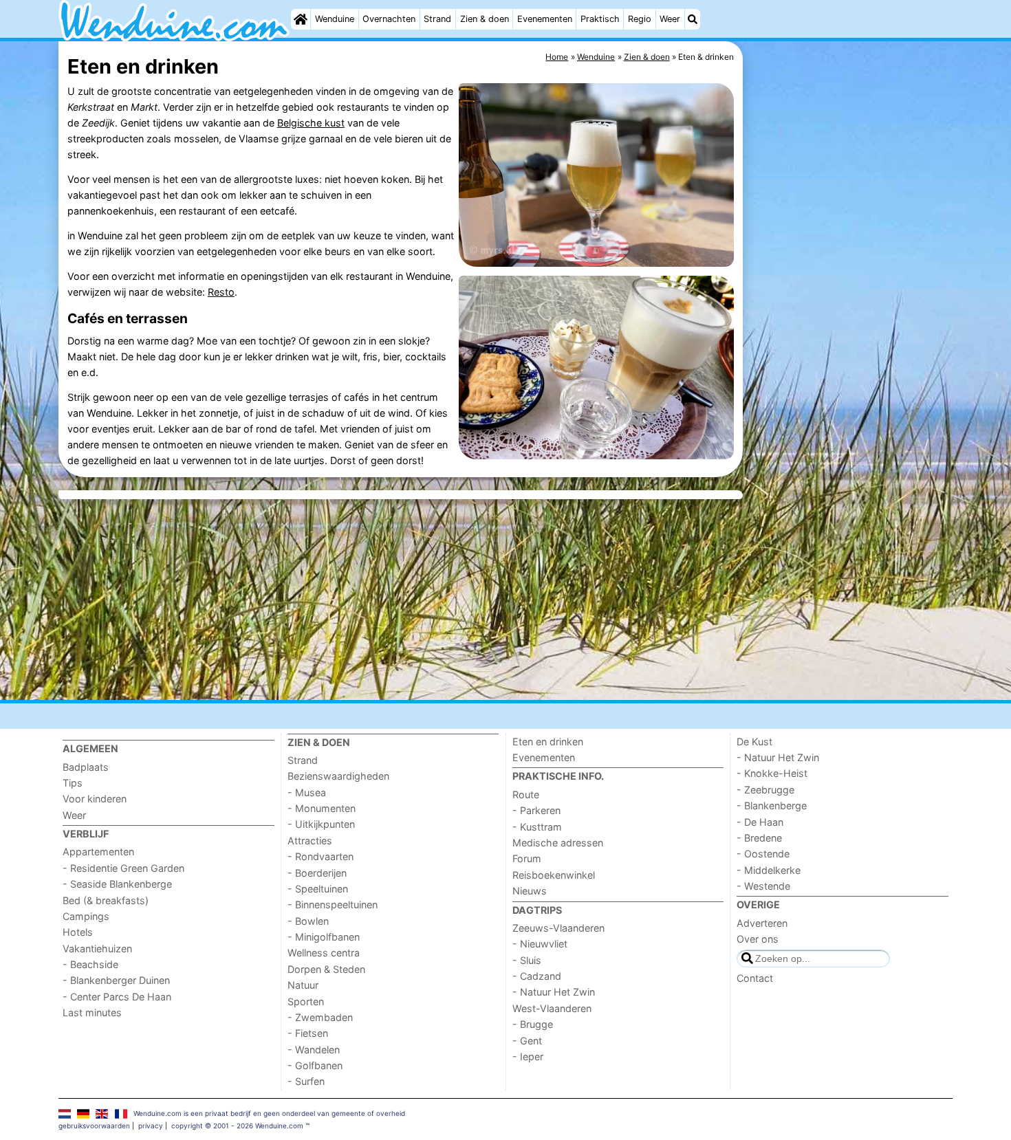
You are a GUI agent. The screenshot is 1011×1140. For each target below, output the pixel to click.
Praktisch (600, 19)
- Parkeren (536, 810)
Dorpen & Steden (326, 969)
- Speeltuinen (317, 889)
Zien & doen (484, 19)
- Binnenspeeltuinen (332, 904)
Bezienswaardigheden (338, 776)
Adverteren (762, 923)
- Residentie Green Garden (123, 868)
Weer (670, 19)
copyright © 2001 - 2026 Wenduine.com (237, 1125)
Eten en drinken (547, 741)
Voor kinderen (95, 798)
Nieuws (529, 891)
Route (525, 794)
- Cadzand (536, 976)
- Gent (527, 1040)
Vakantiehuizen (97, 948)
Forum (526, 858)
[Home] (300, 19)
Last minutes (92, 1012)
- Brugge (532, 1024)
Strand (437, 19)
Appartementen (98, 851)
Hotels (78, 932)
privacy (150, 1125)
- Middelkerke (769, 870)
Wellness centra (323, 952)
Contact (755, 978)
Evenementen (544, 19)
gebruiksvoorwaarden (94, 1125)
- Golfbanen (315, 1065)
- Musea (306, 792)
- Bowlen (308, 921)
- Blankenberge (772, 805)
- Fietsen (307, 1033)
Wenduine (334, 19)
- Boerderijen (317, 873)
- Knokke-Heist (772, 773)
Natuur (302, 985)
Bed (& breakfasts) (106, 900)
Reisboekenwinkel (553, 875)
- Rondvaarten (320, 856)
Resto (221, 292)
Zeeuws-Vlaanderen (558, 928)
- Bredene (759, 838)
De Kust (754, 741)
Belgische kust (311, 123)
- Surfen (306, 1081)
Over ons (758, 939)
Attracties (309, 840)
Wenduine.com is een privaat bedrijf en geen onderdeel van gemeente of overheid (269, 1113)
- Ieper (527, 1056)
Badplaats (86, 767)
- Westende (763, 886)
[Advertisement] (849, 357)
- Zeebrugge (765, 790)
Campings (86, 916)
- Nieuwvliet (539, 944)
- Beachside (90, 964)
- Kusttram (537, 827)
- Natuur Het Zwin (553, 992)
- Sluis (526, 960)
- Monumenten (321, 808)
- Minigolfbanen (323, 937)
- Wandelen (313, 1049)
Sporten (305, 1001)
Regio (639, 19)
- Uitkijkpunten (321, 824)
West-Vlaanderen (551, 1008)
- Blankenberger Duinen (116, 980)
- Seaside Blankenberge (117, 884)
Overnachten (388, 19)
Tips (73, 783)
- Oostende (763, 853)
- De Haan (760, 822)
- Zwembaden (320, 1017)
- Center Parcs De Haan (117, 996)
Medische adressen (557, 842)
